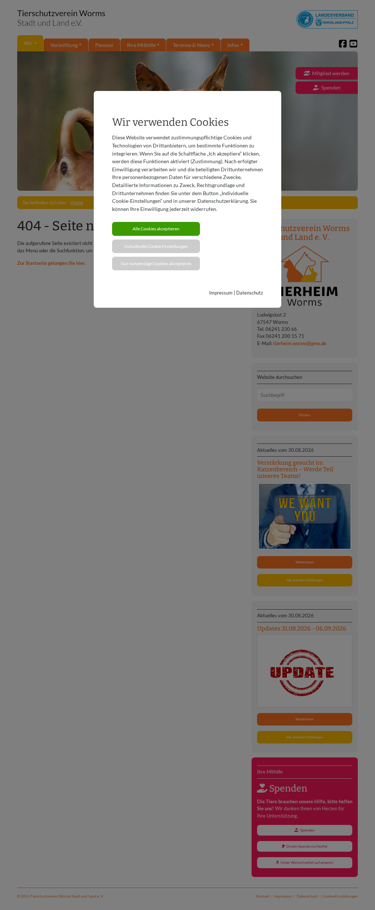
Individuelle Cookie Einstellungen (156, 246)
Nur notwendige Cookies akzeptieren (156, 263)
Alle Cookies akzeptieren (156, 228)
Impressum (221, 293)
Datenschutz (249, 293)
